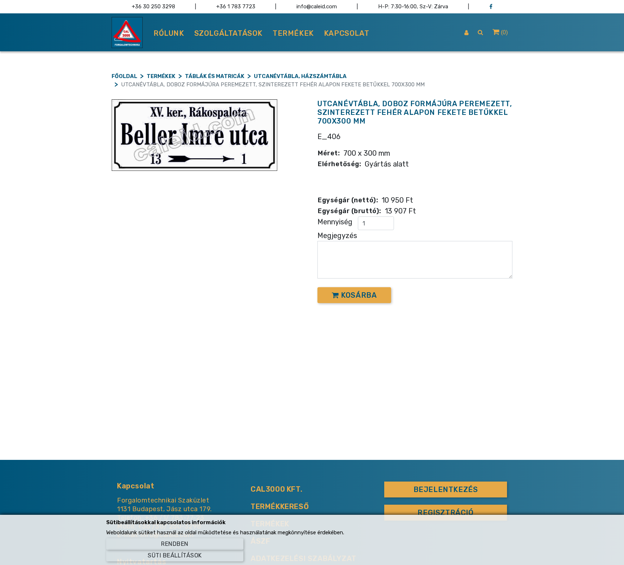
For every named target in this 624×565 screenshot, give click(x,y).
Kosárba (358, 295)
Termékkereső (280, 506)
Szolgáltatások (228, 33)
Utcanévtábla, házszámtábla (300, 76)
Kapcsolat (346, 33)
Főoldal (124, 76)
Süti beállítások (175, 555)
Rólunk (168, 33)
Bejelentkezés (445, 489)
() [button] (503, 32)
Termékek (293, 33)
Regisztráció (445, 512)
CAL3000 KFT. (276, 489)
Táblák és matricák (214, 76)
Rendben (174, 543)
